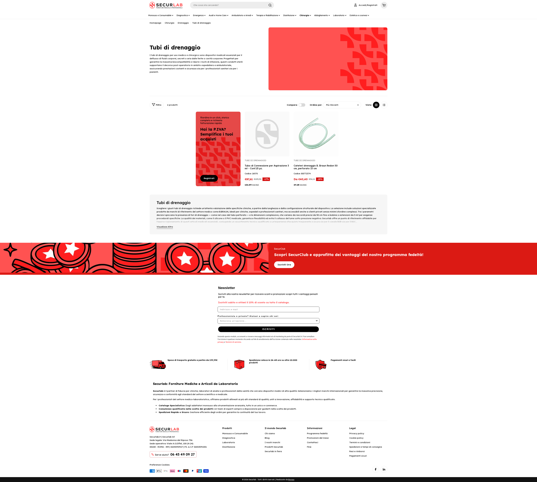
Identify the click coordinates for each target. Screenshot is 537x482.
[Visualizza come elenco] (384, 105)
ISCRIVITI (268, 329)
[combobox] (267, 321)
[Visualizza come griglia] (376, 105)
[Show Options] (316, 321)
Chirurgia (169, 23)
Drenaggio (183, 23)
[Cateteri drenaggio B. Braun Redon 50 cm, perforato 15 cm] (316, 134)
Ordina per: (316, 105)
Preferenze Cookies (160, 464)
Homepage (155, 23)
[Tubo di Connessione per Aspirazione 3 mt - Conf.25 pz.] (267, 134)
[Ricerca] (270, 5)
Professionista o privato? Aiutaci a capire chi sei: (248, 316)
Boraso (291, 480)
